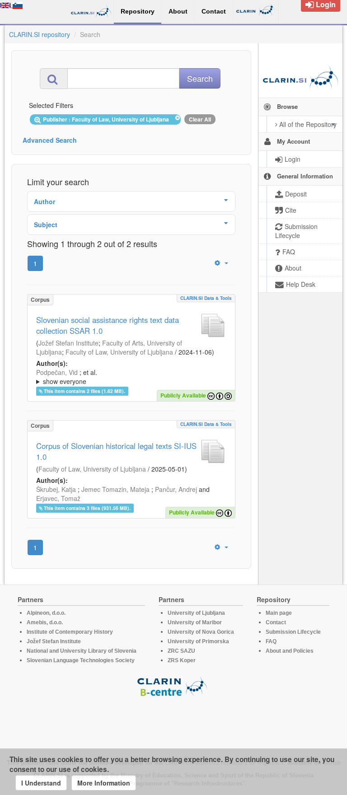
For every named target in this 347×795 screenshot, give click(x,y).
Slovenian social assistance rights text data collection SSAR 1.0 (107, 325)
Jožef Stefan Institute (68, 342)
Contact (276, 622)
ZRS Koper (182, 660)
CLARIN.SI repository (39, 34)
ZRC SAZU (181, 651)
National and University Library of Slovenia (81, 651)
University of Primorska (198, 641)
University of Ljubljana (196, 613)
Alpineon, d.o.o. (46, 613)
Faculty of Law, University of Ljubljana (119, 351)
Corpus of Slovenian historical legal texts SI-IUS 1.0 (116, 451)
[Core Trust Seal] (173, 722)
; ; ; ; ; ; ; (126, 377)
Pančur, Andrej (176, 489)
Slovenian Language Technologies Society (81, 660)
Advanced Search (50, 140)
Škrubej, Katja (56, 489)
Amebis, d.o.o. (45, 622)
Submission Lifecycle (293, 632)
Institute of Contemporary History (70, 632)
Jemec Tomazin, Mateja (115, 489)
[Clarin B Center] (173, 686)
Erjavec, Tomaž (58, 498)
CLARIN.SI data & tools (206, 298)
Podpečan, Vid (57, 372)
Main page (279, 613)
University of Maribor (195, 622)
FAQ (271, 641)
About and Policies (290, 651)
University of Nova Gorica (201, 632)
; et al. (66, 377)
